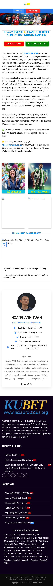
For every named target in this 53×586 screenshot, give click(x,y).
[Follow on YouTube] (26, 475)
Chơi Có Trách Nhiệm (36, 579)
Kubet (20, 421)
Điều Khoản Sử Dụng (17, 579)
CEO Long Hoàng (21, 577)
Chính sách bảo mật (38, 577)
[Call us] (17, 475)
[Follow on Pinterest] (22, 475)
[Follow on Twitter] (9, 475)
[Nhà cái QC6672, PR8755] (26, 4)
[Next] (50, 259)
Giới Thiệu (9, 577)
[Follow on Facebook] (4, 475)
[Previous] (2, 259)
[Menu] (3, 4)
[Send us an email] (13, 475)
